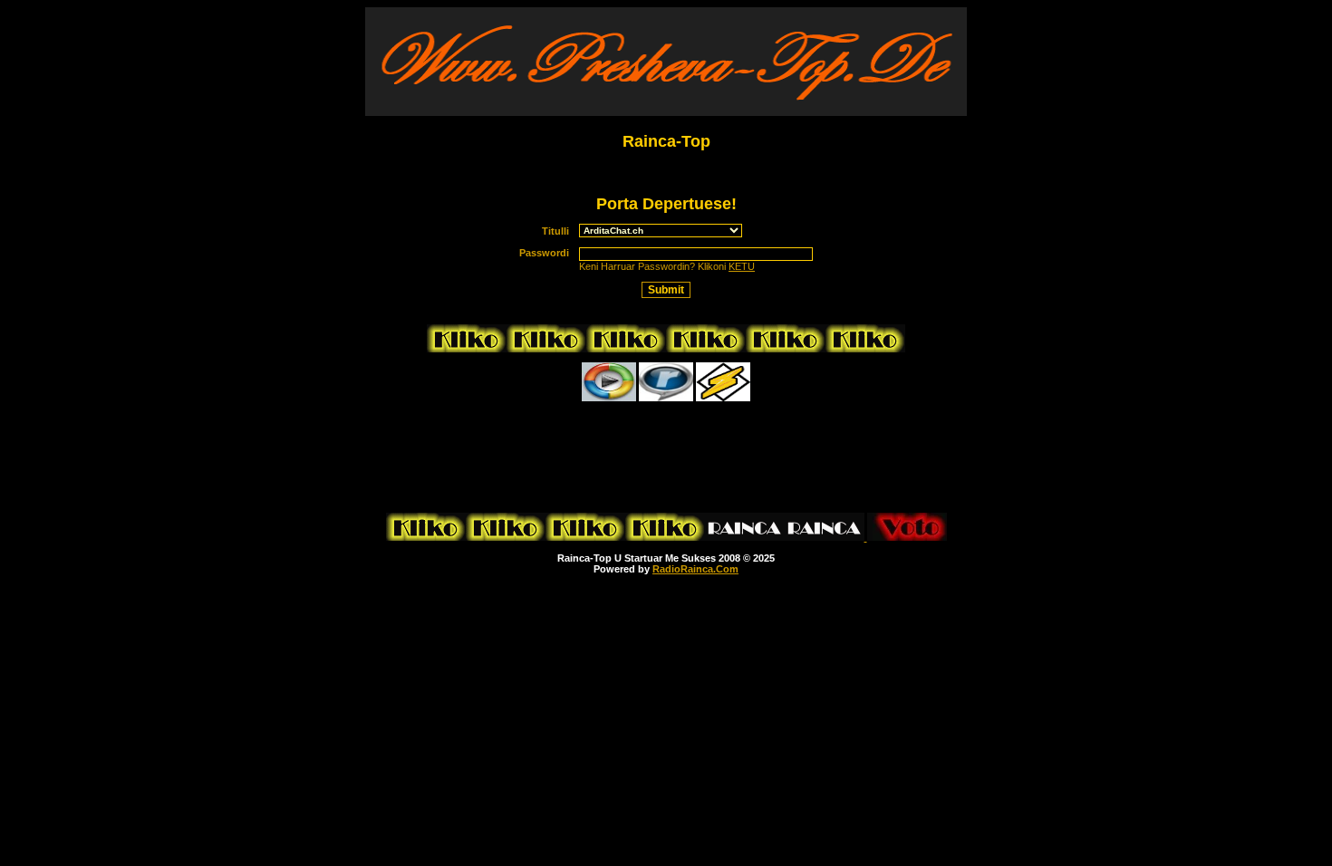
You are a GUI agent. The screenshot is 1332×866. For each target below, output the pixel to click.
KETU (742, 266)
